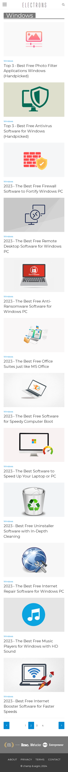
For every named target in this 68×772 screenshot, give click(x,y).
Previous (6, 725)
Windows (8, 61)
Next (61, 725)
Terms (40, 759)
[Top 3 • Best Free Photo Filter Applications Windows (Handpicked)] (34, 39)
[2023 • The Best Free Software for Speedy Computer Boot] (34, 389)
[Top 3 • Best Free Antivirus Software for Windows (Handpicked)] (34, 99)
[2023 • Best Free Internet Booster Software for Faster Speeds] (34, 674)
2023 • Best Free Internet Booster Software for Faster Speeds (29, 706)
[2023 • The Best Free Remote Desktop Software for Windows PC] (34, 214)
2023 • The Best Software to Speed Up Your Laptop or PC (30, 474)
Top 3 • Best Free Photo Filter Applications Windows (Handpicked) (30, 70)
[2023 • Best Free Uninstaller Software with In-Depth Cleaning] (34, 499)
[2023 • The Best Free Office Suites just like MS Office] (34, 335)
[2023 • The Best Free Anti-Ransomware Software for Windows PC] (34, 274)
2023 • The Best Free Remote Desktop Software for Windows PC (32, 246)
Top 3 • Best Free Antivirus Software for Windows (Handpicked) (28, 131)
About (12, 759)
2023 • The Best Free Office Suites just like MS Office (28, 364)
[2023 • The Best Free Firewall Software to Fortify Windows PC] (34, 159)
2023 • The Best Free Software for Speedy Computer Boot (31, 419)
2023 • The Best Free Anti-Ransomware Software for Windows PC (28, 306)
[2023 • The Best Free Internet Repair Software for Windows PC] (34, 559)
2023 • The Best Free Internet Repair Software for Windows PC (34, 589)
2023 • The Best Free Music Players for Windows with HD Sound (31, 646)
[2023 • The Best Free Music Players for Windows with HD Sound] (34, 614)
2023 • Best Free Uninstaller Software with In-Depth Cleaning (29, 531)
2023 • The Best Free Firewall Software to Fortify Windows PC (33, 189)
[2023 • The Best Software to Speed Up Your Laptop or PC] (34, 444)
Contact (54, 759)
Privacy (26, 759)
